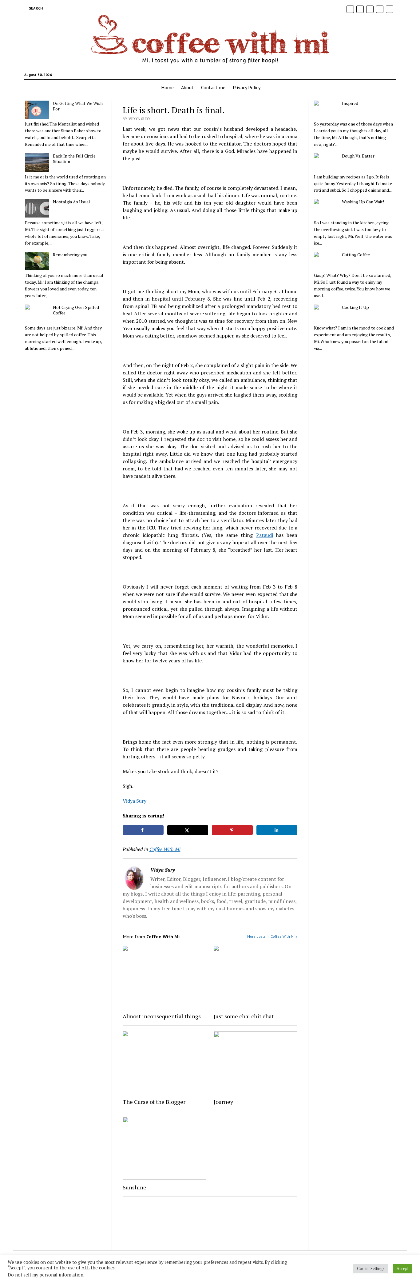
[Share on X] (187, 830)
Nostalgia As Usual (71, 202)
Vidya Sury (134, 800)
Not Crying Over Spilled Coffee (76, 310)
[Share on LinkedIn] (277, 830)
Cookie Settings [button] (371, 1268)
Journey (223, 1101)
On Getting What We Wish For (78, 106)
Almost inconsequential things (162, 1016)
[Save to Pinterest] (232, 830)
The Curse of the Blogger (154, 1101)
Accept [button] (403, 1268)
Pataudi (264, 535)
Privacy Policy (246, 87)
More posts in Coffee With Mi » (272, 936)
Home (167, 87)
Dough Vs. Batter (358, 156)
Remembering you (70, 255)
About (187, 87)
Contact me (213, 87)
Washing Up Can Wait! (363, 202)
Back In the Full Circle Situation (74, 158)
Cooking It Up (355, 307)
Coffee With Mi (164, 849)
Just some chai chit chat (244, 1016)
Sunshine (134, 1187)
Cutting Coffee (356, 255)
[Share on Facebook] (143, 830)
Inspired (350, 103)
